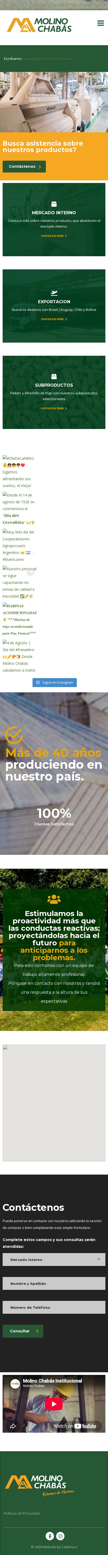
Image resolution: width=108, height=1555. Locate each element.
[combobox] (54, 1259)
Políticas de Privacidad (22, 1513)
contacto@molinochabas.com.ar (47, 58)
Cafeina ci (69, 1546)
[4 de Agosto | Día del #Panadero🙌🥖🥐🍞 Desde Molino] (20, 657)
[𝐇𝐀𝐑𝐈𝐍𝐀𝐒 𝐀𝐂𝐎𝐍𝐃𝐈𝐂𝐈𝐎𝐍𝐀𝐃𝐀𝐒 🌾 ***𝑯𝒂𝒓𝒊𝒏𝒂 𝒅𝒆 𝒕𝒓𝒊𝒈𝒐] (20, 620)
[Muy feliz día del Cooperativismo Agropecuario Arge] (20, 546)
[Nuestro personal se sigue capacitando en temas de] (20, 583)
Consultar (20, 1331)
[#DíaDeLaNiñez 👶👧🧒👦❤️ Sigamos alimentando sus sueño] (20, 472)
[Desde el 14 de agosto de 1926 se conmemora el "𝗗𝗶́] (20, 509)
